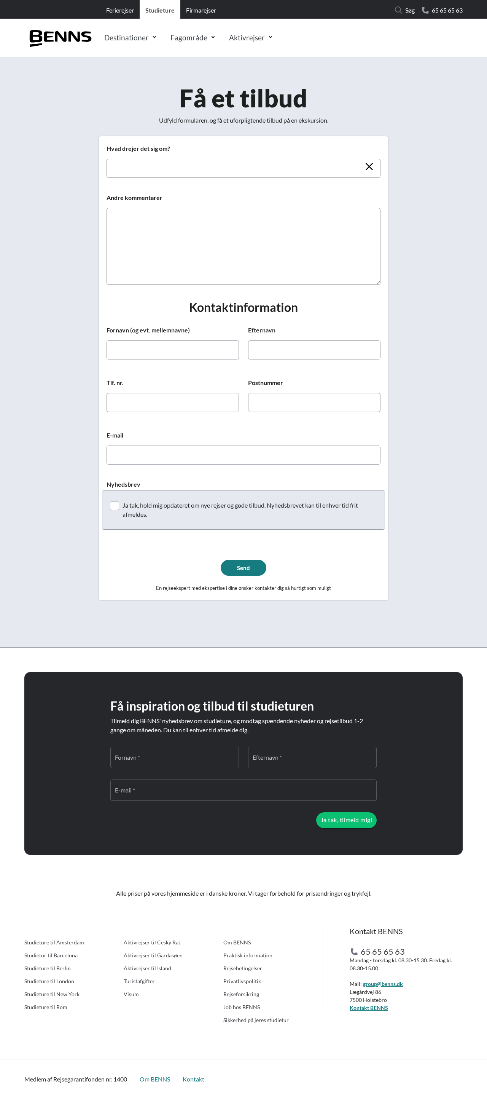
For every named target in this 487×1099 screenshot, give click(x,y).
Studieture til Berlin (47, 968)
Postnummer (265, 382)
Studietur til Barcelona (51, 955)
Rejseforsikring (241, 994)
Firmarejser (201, 10)
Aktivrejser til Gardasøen (153, 955)
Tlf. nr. (115, 382)
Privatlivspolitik (242, 981)
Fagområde (188, 37)
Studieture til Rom (45, 1007)
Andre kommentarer (134, 197)
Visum (131, 994)
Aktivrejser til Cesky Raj (152, 942)
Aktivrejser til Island (147, 968)
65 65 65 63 (447, 10)
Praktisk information (247, 955)
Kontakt (193, 1079)
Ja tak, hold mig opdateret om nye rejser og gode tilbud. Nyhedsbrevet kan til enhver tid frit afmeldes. (240, 510)
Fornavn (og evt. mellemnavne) (148, 330)
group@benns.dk (383, 984)
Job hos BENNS (241, 1007)
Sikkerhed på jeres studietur (256, 1020)
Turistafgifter (139, 981)
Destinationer (126, 37)
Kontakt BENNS (369, 1008)
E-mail (115, 435)
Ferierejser (120, 10)
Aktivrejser (247, 37)
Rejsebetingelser (242, 968)
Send (243, 567)
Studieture (160, 10)
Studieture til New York (52, 994)
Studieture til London (49, 981)
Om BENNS (237, 942)
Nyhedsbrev (123, 484)
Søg (410, 10)
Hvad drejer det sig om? (138, 148)
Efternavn (261, 330)
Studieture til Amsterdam (54, 942)
